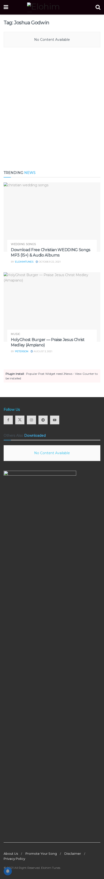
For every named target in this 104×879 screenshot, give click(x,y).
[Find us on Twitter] (19, 420)
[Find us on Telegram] (43, 420)
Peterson (21, 351)
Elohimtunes (24, 261)
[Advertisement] (52, 109)
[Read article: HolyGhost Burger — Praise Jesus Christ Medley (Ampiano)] (52, 307)
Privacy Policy (14, 859)
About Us (11, 853)
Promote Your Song (41, 853)
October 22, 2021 (49, 261)
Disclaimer (72, 853)
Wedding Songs (23, 244)
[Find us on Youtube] (54, 420)
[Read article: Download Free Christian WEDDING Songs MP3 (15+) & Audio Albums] (52, 217)
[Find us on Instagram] (31, 420)
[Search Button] (98, 7)
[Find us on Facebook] (8, 420)
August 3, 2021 (42, 351)
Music (15, 334)
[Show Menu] (6, 7)
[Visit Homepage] (52, 7)
